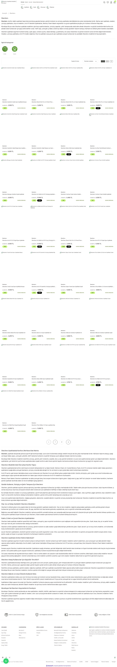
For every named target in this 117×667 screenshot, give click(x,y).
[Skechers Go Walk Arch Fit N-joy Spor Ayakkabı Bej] (73, 359)
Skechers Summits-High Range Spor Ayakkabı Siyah (14, 148)
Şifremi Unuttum (5, 635)
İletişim (38, 633)
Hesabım (3, 638)
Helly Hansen (75, 645)
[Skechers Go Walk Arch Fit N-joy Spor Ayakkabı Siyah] (102, 359)
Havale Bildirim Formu (41, 630)
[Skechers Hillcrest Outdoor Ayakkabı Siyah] (102, 313)
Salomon (74, 630)
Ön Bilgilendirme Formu (60, 633)
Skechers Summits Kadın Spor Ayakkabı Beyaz (14, 102)
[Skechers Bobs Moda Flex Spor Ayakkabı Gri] (14, 313)
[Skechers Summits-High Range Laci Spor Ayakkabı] (44, 128)
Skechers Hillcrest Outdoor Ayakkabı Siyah (101, 333)
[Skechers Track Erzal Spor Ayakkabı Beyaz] (14, 267)
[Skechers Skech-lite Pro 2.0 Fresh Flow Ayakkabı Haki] (73, 221)
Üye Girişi (3, 633)
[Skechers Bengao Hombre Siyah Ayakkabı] (14, 174)
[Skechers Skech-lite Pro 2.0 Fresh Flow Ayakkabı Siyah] (44, 82)
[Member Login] (111, 2)
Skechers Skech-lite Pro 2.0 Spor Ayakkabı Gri (102, 102)
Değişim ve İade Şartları (60, 643)
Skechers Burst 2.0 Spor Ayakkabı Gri (41, 333)
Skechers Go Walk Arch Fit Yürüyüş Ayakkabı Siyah (43, 194)
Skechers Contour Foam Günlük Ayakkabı (100, 194)
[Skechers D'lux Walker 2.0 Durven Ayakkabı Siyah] (102, 267)
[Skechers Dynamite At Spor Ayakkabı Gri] (14, 359)
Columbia (74, 633)
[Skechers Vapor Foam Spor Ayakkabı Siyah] (73, 267)
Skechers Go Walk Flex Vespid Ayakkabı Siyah (14, 425)
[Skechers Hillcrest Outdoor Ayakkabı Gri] (73, 313)
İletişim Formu (22, 633)
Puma (73, 648)
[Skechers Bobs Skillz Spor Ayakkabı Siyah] (44, 359)
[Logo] (9, 2)
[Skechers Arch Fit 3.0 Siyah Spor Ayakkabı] (14, 221)
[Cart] (115, 2)
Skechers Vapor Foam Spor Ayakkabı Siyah (72, 286)
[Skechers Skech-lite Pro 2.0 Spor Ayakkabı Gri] (102, 82)
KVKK (86, 662)
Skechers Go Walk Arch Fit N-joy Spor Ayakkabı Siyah (100, 379)
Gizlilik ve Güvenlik (58, 638)
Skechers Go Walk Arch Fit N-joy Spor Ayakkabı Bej (71, 379)
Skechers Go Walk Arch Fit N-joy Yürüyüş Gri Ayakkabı (43, 240)
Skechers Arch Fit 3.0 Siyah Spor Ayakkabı (13, 240)
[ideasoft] (49, 666)
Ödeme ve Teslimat (59, 635)
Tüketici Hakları (58, 645)
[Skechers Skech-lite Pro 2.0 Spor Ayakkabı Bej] (73, 82)
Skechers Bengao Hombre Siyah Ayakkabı (13, 194)
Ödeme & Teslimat (71, 662)
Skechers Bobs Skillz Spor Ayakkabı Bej (71, 148)
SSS (37, 635)
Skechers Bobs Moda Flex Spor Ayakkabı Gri (13, 333)
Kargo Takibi (4, 645)
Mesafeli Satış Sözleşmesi (60, 630)
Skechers (12, 13)
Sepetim (3, 640)
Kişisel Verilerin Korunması (60, 640)
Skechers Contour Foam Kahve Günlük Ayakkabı (71, 194)
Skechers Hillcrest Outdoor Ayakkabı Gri (71, 333)
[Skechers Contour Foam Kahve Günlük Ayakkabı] (73, 174)
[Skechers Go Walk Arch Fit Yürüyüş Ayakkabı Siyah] (44, 174)
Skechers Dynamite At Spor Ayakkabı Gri (12, 379)
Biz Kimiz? (21, 630)
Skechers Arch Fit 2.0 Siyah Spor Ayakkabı (101, 240)
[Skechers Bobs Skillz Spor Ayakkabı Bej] (73, 128)
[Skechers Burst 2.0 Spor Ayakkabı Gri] (44, 313)
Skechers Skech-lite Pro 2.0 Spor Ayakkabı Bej (73, 102)
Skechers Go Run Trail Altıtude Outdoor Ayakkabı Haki (100, 148)
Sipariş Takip (4, 643)
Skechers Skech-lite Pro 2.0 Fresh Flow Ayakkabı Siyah (42, 102)
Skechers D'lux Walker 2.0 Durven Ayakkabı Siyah (101, 287)
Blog (20, 635)
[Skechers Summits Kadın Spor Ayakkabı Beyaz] (14, 82)
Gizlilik (81, 662)
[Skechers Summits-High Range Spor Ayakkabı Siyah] (14, 128)
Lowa (73, 640)
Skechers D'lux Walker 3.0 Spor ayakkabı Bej (43, 425)
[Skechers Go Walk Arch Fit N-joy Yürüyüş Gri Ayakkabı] (44, 221)
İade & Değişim (94, 662)
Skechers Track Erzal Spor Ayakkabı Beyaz (13, 286)
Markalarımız (22, 638)
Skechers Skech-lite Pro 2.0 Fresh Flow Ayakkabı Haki (71, 240)
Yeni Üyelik (4, 630)
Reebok (74, 650)
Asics (73, 635)
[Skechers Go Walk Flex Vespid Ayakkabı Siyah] (14, 405)
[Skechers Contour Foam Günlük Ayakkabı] (102, 174)
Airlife (73, 638)
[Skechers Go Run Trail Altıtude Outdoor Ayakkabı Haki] (102, 128)
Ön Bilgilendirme (60, 662)
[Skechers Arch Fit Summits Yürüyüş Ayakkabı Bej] (44, 267)
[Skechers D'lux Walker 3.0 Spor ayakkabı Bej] (44, 405)
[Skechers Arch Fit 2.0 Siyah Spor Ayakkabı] (102, 221)
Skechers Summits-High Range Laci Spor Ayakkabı (42, 148)
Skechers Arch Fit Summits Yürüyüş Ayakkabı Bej (43, 287)
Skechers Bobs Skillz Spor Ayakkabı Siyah (42, 379)
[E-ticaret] (58, 665)
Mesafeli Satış (49, 662)
